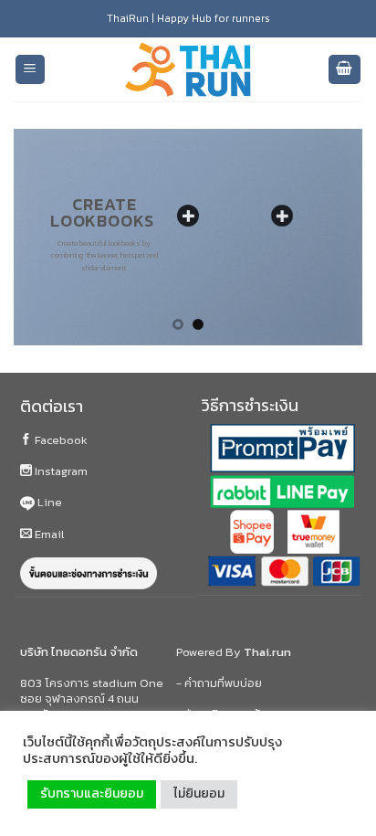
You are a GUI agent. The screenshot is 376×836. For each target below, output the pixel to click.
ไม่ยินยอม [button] (199, 793)
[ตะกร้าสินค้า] (345, 70)
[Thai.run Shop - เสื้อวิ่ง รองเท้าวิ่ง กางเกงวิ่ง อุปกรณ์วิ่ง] (188, 70)
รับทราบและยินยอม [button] (91, 793)
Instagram (60, 471)
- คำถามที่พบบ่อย (219, 683)
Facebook (60, 440)
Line (48, 502)
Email (48, 534)
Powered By (233, 652)
